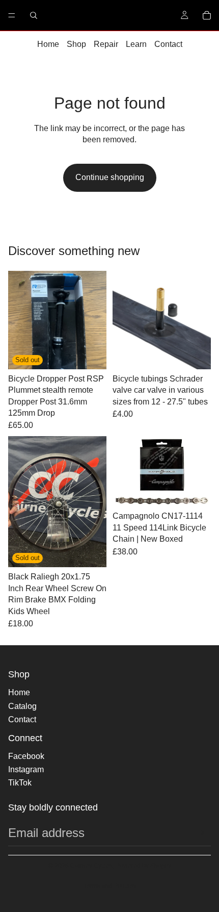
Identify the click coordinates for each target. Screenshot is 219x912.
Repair (106, 44)
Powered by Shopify (143, 865)
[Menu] (11, 15)
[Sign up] (200, 833)
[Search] (33, 15)
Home (48, 44)
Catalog (22, 706)
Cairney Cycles (91, 865)
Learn (136, 44)
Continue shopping (109, 177)
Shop (76, 44)
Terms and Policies (110, 886)
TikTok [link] (20, 782)
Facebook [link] (26, 756)
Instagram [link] (26, 769)
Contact (168, 44)
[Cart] (207, 15)
